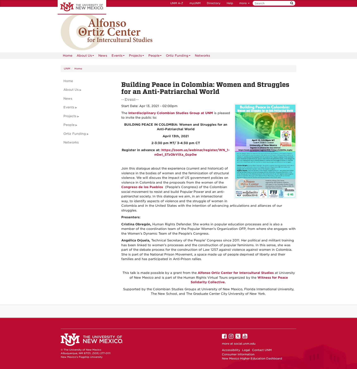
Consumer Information (238, 354)
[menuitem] (67, 55)
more (243, 3)
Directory (213, 3)
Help (230, 3)
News (102, 55)
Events (117, 55)
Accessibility (231, 350)
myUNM (195, 3)
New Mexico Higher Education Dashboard (252, 358)
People (153, 55)
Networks (202, 55)
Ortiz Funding (177, 55)
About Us (84, 55)
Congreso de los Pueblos (142, 187)
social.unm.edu (245, 343)
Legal (246, 350)
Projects (135, 55)
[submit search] (291, 3)
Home (67, 55)
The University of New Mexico (82, 7)
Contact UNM (262, 350)
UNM (67, 68)
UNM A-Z (176, 3)
